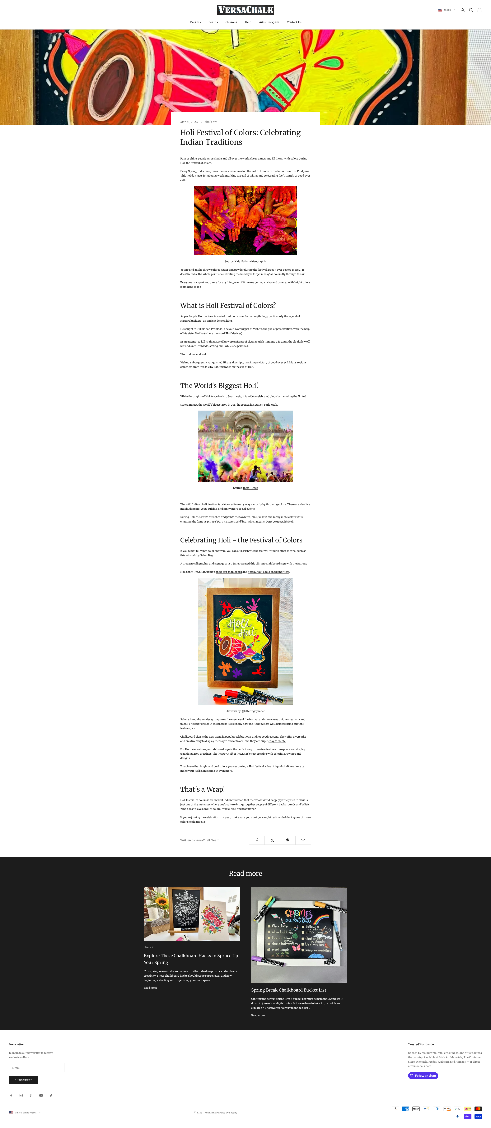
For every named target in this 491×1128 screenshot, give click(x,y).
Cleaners (231, 22)
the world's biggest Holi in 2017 (217, 404)
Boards (213, 22)
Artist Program (269, 22)
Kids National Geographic (250, 261)
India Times (250, 488)
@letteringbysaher (253, 711)
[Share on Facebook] (256, 840)
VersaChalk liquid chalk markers (268, 571)
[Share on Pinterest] (287, 840)
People (193, 316)
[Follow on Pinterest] (31, 1095)
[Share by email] (303, 840)
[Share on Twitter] (272, 840)
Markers (195, 22)
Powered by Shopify (226, 1112)
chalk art (211, 122)
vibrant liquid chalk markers (283, 766)
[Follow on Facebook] (11, 1095)
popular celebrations (238, 736)
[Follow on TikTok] (51, 1095)
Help (248, 22)
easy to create (277, 741)
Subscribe (23, 1080)
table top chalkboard (229, 571)
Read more (150, 987)
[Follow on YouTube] (41, 1095)
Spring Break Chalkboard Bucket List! (289, 990)
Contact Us (294, 22)
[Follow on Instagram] (21, 1095)
